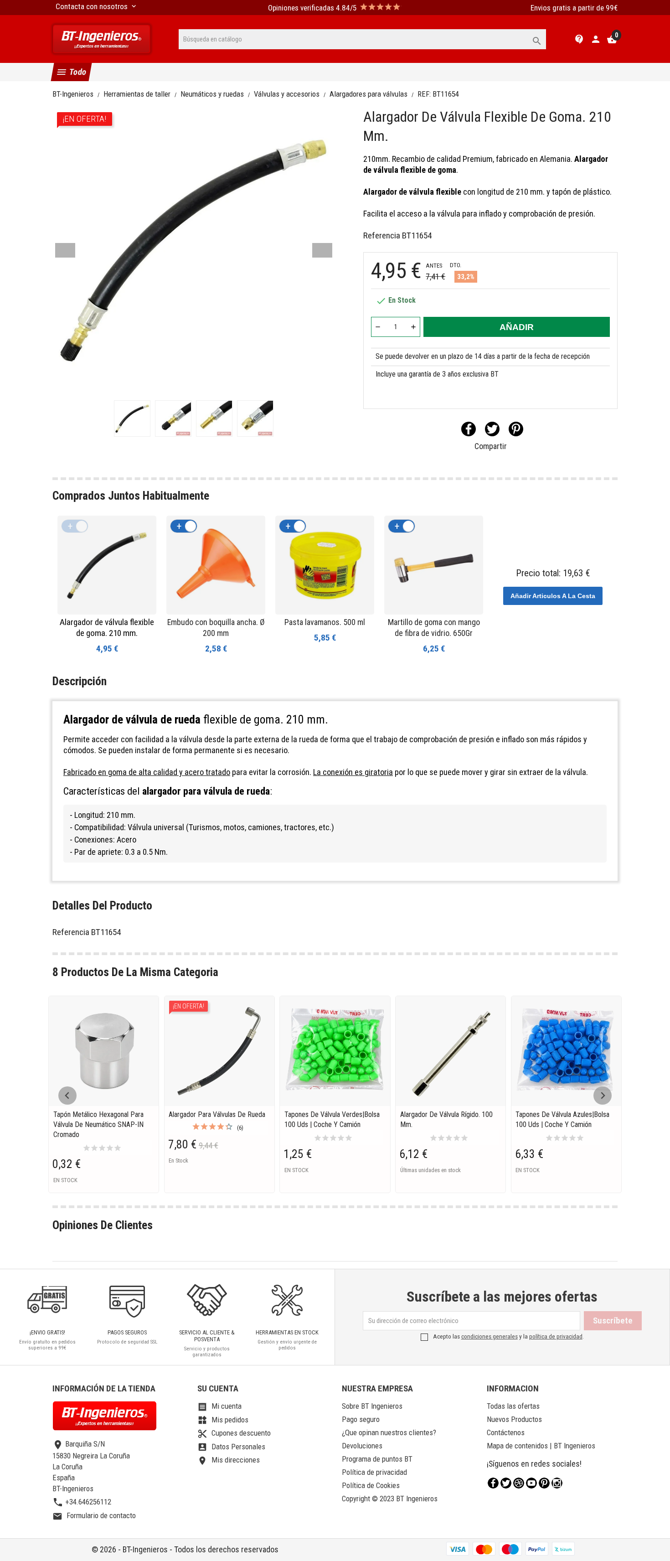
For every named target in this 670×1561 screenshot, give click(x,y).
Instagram (556, 1483)
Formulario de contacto (94, 1515)
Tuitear (492, 429)
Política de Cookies (371, 1485)
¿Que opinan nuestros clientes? (389, 1432)
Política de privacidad (374, 1472)
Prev (65, 250)
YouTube (531, 1483)
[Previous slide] (67, 1095)
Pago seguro (361, 1419)
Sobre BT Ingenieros (372, 1406)
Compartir (468, 429)
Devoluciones (362, 1445)
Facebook (493, 1483)
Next (322, 250)
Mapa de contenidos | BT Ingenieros (541, 1445)
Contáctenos (506, 1432)
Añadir (517, 327)
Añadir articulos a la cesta (552, 596)
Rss (518, 1483)
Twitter (505, 1483)
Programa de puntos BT (377, 1458)
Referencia (381, 235)
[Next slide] (602, 1095)
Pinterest (516, 429)
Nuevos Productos (514, 1419)
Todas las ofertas (513, 1406)
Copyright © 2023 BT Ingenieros (390, 1498)
